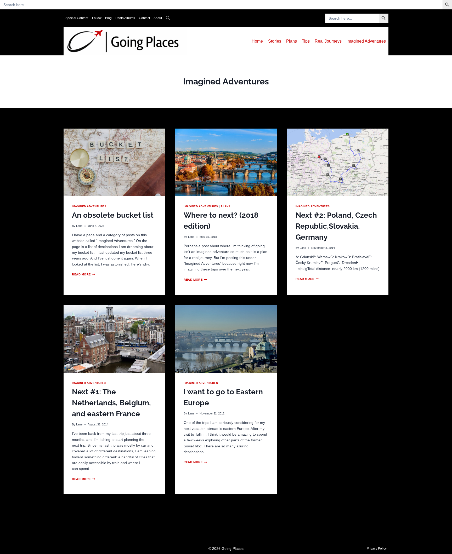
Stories (274, 41)
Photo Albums (125, 18)
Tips (306, 41)
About (158, 18)
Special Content (76, 18)
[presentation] (114, 162)
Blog (108, 18)
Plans (291, 41)
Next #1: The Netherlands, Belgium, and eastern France (111, 403)
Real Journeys (328, 41)
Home (257, 41)
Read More (83, 274)
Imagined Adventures (366, 41)
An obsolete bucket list (113, 215)
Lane (79, 225)
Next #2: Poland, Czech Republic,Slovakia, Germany (336, 226)
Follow (96, 18)
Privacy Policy (377, 548)
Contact (144, 18)
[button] (168, 18)
